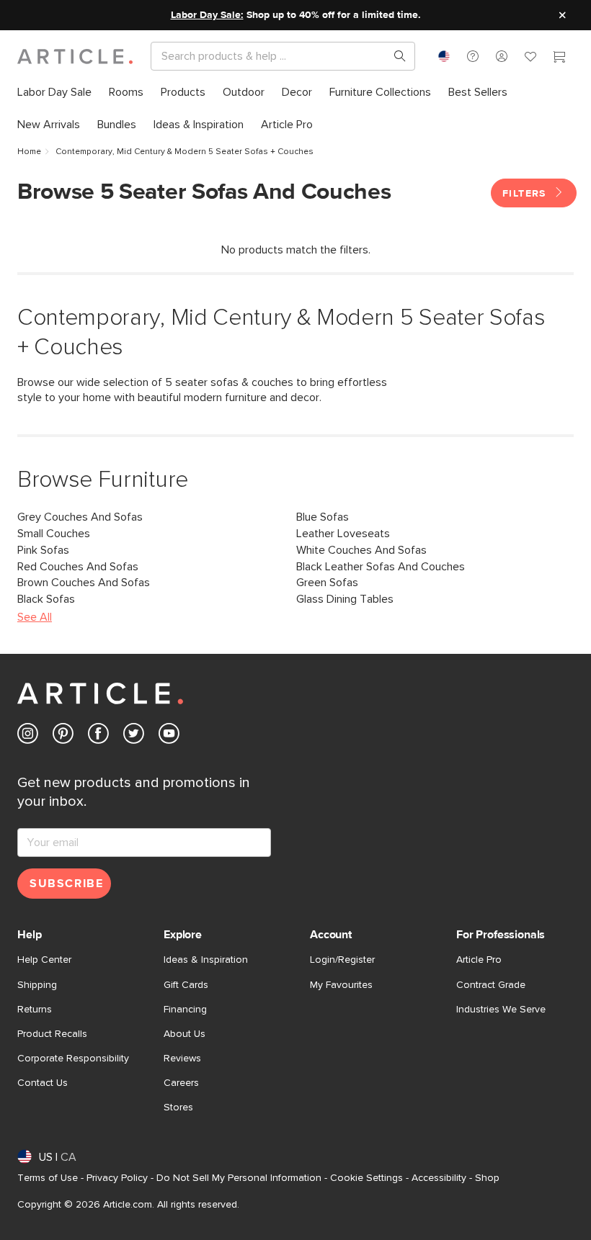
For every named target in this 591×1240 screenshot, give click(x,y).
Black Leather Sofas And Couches (380, 566)
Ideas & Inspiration (206, 960)
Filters (526, 194)
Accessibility (439, 1178)
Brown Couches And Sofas (83, 582)
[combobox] (444, 56)
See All (34, 617)
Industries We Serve (501, 1010)
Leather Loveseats (343, 533)
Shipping (37, 985)
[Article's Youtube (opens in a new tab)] (169, 736)
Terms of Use (47, 1178)
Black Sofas (46, 599)
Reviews (182, 1058)
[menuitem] (54, 92)
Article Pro (479, 960)
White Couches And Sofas (361, 550)
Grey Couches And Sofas (80, 517)
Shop (487, 1178)
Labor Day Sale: (207, 15)
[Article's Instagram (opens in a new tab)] (27, 736)
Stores (178, 1107)
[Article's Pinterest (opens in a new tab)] (63, 736)
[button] (473, 56)
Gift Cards (186, 985)
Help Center (44, 960)
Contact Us (42, 1083)
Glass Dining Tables (345, 599)
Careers (181, 1083)
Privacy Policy (117, 1178)
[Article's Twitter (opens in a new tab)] (133, 736)
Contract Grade (490, 985)
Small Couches (53, 533)
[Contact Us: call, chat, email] (473, 56)
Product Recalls (52, 1034)
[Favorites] (530, 58)
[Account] (501, 56)
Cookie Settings (366, 1178)
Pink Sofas (43, 550)
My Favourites (341, 985)
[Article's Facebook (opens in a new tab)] (98, 736)
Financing (185, 1010)
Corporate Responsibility (73, 1058)
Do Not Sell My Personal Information (238, 1178)
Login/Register (342, 960)
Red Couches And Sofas (77, 566)
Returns (34, 1010)
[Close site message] (562, 15)
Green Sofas (327, 582)
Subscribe (66, 883)
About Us (184, 1034)
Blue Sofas (322, 517)
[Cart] (559, 58)
